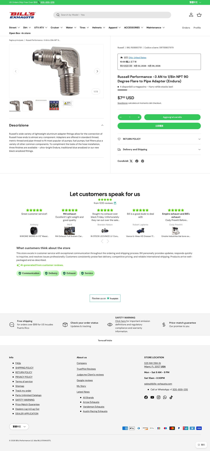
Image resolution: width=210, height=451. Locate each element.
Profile (197, 27)
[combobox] (112, 15)
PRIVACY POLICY (23, 376)
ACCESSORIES (132, 27)
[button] (199, 15)
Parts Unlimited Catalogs (28, 395)
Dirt (25, 27)
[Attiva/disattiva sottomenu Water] (75, 27)
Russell (121, 47)
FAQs (18, 363)
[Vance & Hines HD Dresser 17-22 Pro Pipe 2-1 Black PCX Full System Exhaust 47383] (130, 231)
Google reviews (85, 380)
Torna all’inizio (105, 340)
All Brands (88, 397)
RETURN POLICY (23, 372)
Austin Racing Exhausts (95, 411)
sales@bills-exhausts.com (158, 383)
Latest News (83, 391)
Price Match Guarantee (27, 404)
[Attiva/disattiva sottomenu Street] (18, 27)
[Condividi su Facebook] (137, 161)
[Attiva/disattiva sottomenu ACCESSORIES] (142, 27)
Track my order (23, 390)
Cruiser (55, 27)
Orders (186, 27)
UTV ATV (39, 27)
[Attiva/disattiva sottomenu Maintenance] (163, 27)
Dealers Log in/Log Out (27, 408)
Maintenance (154, 27)
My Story (81, 386)
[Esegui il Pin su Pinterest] (142, 161)
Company (82, 363)
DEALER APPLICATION (26, 413)
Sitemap (19, 386)
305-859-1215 (180, 389)
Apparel (113, 27)
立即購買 (159, 126)
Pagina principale (16, 40)
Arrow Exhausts (91, 402)
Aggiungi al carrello (172, 117)
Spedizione (123, 103)
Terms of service (24, 381)
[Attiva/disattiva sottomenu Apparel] (119, 27)
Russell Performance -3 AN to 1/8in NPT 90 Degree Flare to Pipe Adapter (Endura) (43, 40)
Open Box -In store (20, 33)
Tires (82, 27)
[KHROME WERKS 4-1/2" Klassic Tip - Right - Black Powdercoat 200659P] (23, 231)
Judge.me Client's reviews (90, 374)
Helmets (97, 27)
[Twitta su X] (131, 161)
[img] (105, 199)
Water (69, 27)
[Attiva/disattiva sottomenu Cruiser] (61, 27)
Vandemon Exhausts (93, 406)
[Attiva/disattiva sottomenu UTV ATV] (46, 27)
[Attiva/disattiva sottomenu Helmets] (104, 27)
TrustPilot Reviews (86, 368)
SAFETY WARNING (24, 399)
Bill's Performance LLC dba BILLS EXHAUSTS (33, 440)
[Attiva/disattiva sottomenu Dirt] (29, 27)
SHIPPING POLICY (24, 367)
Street (12, 27)
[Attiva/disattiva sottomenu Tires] (87, 27)
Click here (120, 321)
